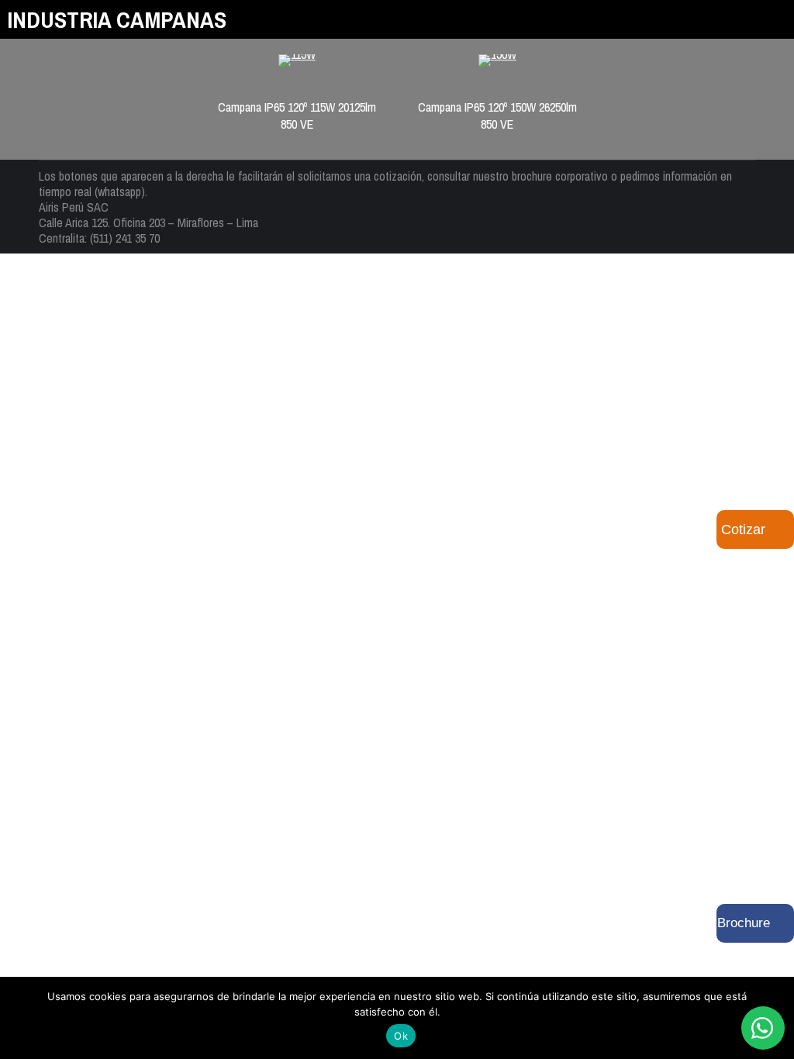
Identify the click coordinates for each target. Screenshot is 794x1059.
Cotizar (743, 529)
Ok (401, 1036)
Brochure (743, 923)
